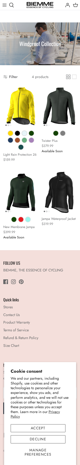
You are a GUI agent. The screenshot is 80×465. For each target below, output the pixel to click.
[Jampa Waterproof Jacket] (59, 192)
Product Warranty (16, 322)
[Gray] (63, 133)
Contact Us (11, 314)
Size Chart (11, 345)
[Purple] (31, 140)
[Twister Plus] (59, 106)
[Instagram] (13, 281)
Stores (8, 307)
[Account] (66, 5)
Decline (38, 439)
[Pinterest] (21, 281)
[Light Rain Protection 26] (20, 106)
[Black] (17, 133)
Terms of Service (16, 330)
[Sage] (24, 140)
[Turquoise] (28, 219)
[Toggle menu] (4, 5)
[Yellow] (10, 133)
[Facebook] (5, 281)
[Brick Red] (17, 140)
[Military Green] (31, 133)
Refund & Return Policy (20, 337)
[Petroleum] (21, 147)
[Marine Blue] (10, 140)
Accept (38, 428)
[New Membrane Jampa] (20, 192)
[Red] (21, 219)
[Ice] (24, 133)
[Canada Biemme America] (40, 5)
